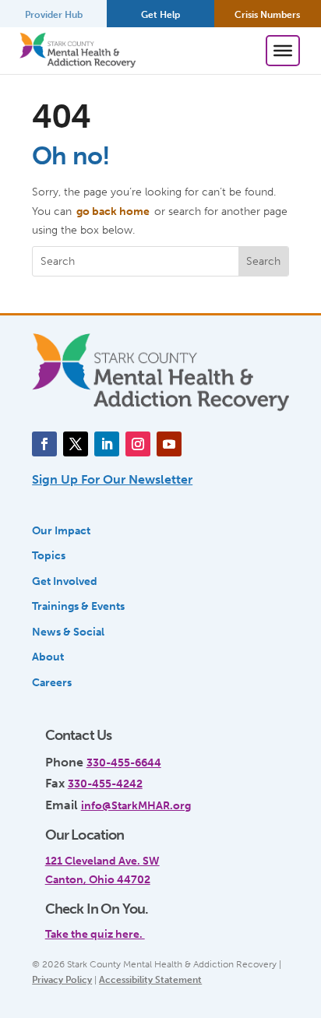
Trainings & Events (78, 606)
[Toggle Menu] (282, 50)
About (48, 657)
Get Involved (64, 581)
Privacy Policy (62, 979)
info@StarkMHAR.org (136, 805)
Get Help (160, 14)
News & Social (68, 632)
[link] (155, 926)
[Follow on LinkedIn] (106, 444)
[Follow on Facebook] (44, 444)
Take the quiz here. (95, 934)
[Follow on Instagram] (137, 444)
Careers (52, 682)
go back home (113, 211)
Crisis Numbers (267, 14)
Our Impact (61, 530)
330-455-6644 (123, 763)
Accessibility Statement (150, 979)
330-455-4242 (105, 784)
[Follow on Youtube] (169, 444)
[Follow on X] (75, 444)
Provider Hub (54, 14)
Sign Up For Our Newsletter (112, 479)
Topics (48, 555)
